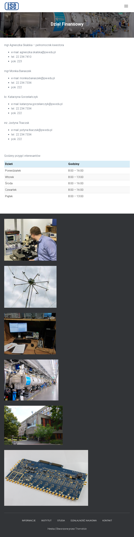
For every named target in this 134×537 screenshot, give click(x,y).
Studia (61, 520)
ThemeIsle (81, 528)
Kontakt (107, 520)
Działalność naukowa (84, 520)
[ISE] (13, 6)
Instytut (46, 520)
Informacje (29, 520)
